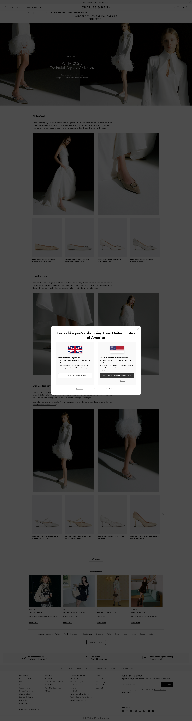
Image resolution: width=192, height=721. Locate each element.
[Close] (137, 329)
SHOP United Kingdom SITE (75, 375)
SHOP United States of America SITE (117, 375)
